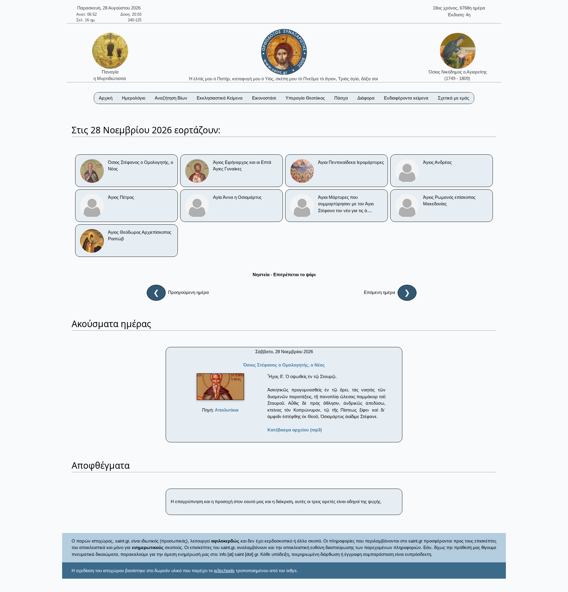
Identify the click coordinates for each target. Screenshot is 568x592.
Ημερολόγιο (133, 97)
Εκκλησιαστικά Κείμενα (220, 97)
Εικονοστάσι (264, 97)
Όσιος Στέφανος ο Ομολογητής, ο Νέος (284, 364)
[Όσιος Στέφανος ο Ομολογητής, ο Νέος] (220, 386)
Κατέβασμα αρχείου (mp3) (294, 429)
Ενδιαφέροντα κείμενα (406, 97)
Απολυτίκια (226, 409)
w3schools (224, 570)
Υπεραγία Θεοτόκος (305, 97)
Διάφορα (366, 97)
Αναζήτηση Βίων (171, 97)
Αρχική (105, 97)
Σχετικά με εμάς (453, 97)
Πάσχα (341, 97)
